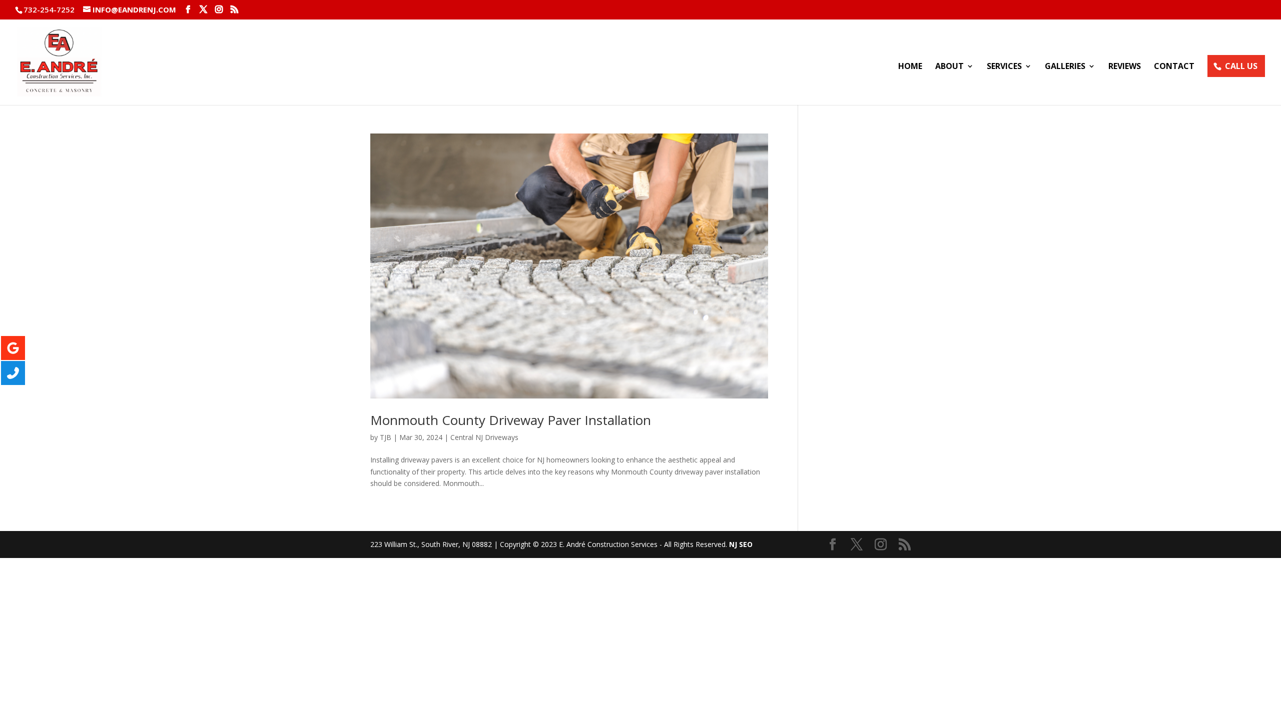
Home (910, 67)
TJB (385, 437)
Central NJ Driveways (484, 437)
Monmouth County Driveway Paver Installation (510, 420)
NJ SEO (741, 544)
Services (1004, 67)
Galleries (1065, 67)
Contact (1174, 67)
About (949, 67)
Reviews (1124, 67)
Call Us (1241, 66)
